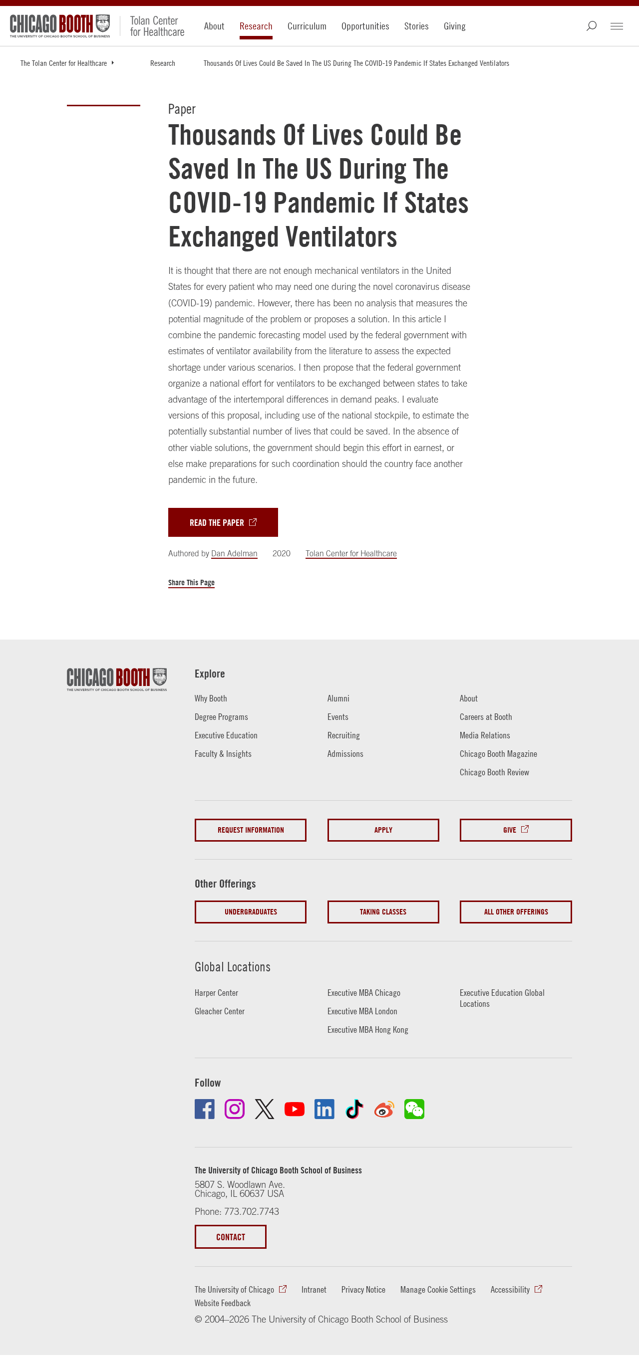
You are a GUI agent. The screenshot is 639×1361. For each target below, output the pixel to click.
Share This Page (191, 582)
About (214, 25)
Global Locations (233, 966)
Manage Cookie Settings (438, 1289)
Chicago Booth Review (494, 772)
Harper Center (216, 992)
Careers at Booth (486, 716)
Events (337, 716)
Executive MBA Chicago (363, 992)
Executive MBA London (362, 1011)
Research (256, 25)
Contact (230, 1236)
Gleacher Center (220, 1011)
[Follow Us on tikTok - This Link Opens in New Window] (354, 1109)
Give (509, 830)
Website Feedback (223, 1303)
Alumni (338, 698)
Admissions (345, 753)
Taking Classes (383, 911)
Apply (383, 830)
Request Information (251, 830)
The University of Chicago (234, 1289)
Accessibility (510, 1289)
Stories (416, 25)
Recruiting (343, 735)
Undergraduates (251, 911)
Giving (455, 25)
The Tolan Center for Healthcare (63, 62)
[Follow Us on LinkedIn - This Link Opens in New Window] (324, 1109)
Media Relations (485, 735)
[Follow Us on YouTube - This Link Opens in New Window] (295, 1109)
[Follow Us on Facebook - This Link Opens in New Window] (205, 1109)
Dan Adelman (234, 553)
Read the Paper (217, 522)
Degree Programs (221, 716)
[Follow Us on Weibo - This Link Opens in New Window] (384, 1109)
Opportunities (365, 25)
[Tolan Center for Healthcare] (152, 26)
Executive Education (226, 735)
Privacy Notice (363, 1289)
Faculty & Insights (223, 753)
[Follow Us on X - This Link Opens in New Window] (265, 1109)
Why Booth (211, 698)
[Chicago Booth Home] (60, 25)
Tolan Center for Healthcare (351, 553)
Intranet (314, 1289)
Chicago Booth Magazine (498, 753)
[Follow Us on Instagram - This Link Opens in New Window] (235, 1109)
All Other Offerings (516, 911)
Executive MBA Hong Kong (367, 1029)
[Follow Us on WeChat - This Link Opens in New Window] (414, 1109)
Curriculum (307, 25)
